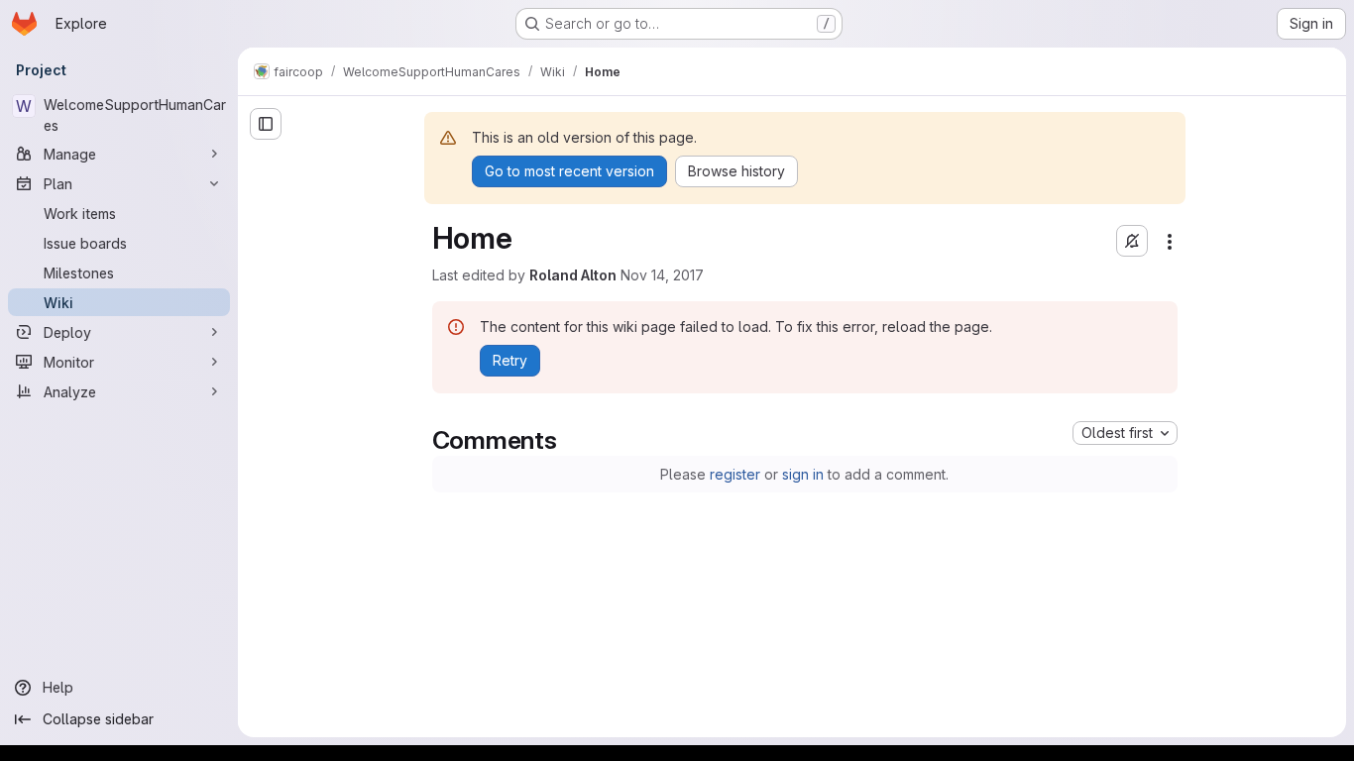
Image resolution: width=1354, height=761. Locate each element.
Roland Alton (573, 275)
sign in (803, 474)
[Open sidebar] (266, 124)
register (735, 474)
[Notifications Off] (1132, 241)
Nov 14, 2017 (662, 275)
